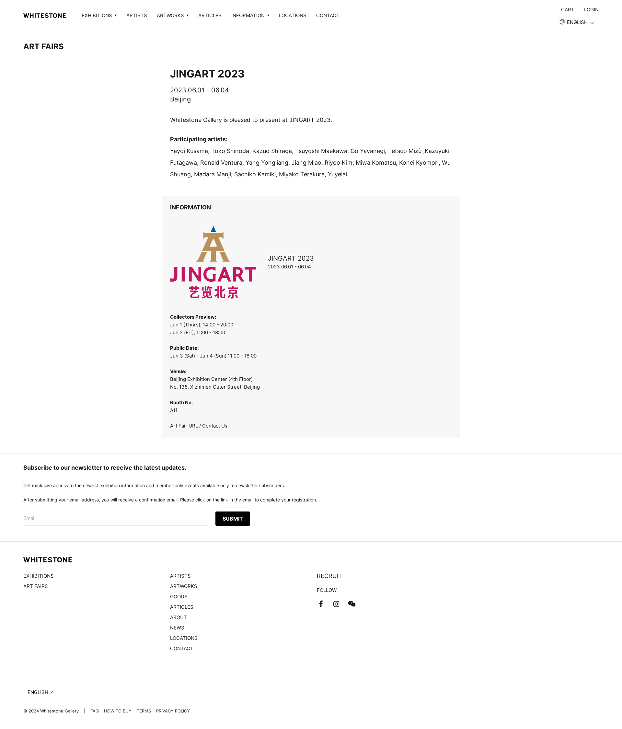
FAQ (94, 710)
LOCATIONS (292, 15)
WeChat (352, 604)
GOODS (179, 597)
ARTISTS (136, 15)
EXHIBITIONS (38, 576)
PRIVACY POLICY (173, 710)
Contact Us (214, 426)
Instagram (336, 604)
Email (29, 518)
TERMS (144, 710)
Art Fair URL (184, 426)
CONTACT (328, 15)
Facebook (321, 604)
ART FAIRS (43, 46)
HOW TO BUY (118, 710)
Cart (567, 9)
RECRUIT (329, 575)
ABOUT (178, 617)
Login (591, 9)
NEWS (177, 628)
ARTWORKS (183, 586)
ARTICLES (210, 15)
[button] (577, 22)
